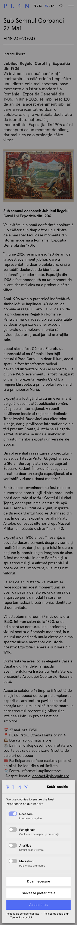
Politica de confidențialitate (22, 913)
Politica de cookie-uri (56, 913)
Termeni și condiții (21, 917)
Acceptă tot (38, 905)
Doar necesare (38, 881)
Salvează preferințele (38, 893)
